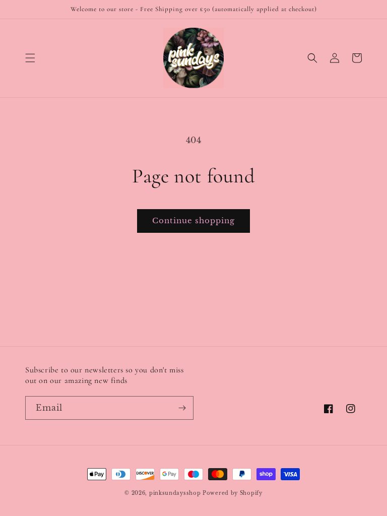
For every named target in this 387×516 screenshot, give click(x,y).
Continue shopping (193, 220)
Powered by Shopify (233, 493)
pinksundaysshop (175, 493)
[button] (30, 58)
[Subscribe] (182, 408)
